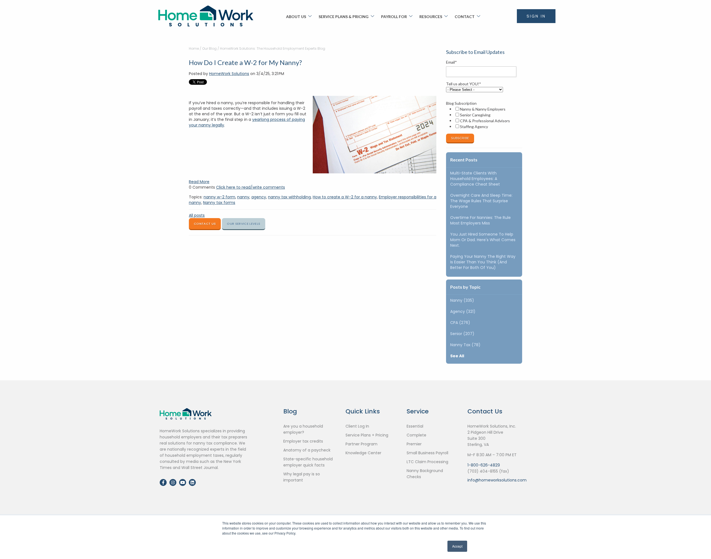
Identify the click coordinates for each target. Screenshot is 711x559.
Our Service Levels (243, 223)
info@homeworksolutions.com (497, 480)
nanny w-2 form (219, 197)
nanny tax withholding (289, 197)
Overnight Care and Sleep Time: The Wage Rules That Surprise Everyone (481, 201)
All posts (197, 215)
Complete (416, 435)
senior (462, 333)
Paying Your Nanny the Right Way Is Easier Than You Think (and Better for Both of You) (482, 262)
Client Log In (357, 426)
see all (457, 356)
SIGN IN (536, 16)
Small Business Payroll (427, 453)
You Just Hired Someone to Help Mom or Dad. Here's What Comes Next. (482, 239)
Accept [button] (457, 546)
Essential (415, 426)
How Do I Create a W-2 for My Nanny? (245, 62)
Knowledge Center (363, 453)
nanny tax (465, 345)
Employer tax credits (303, 441)
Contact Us (205, 223)
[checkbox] (483, 117)
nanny (243, 197)
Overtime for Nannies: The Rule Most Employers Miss (480, 220)
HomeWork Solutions (229, 73)
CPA (460, 322)
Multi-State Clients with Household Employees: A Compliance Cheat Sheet (475, 178)
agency (258, 197)
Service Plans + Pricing (367, 435)
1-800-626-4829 (483, 465)
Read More (199, 181)
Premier (414, 444)
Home (194, 48)
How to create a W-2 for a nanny (345, 197)
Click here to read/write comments (250, 187)
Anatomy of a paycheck (307, 450)
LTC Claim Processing (427, 462)
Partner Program (361, 444)
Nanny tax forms (219, 202)
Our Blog (209, 48)
